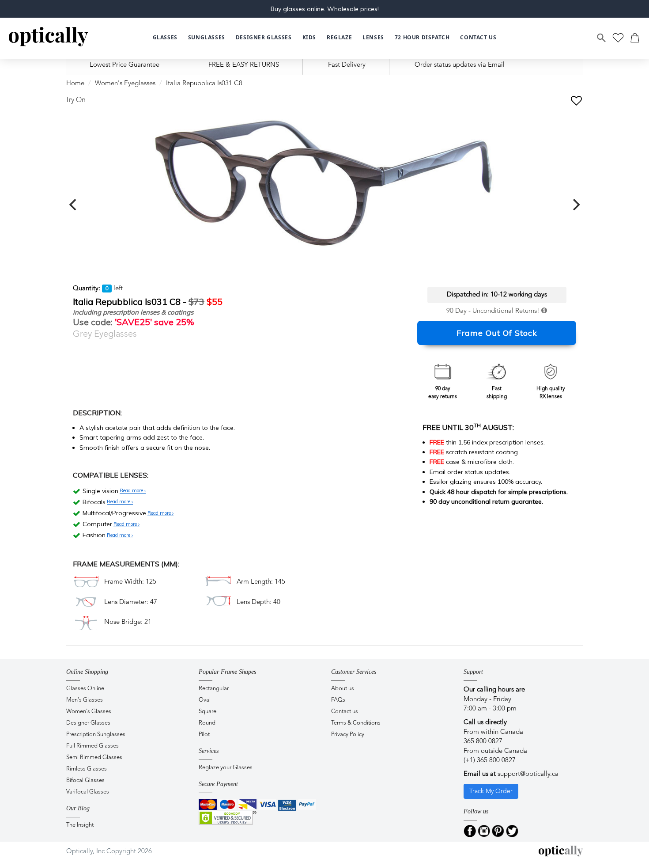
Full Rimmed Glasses (92, 746)
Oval (205, 700)
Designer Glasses (88, 723)
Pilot (204, 734)
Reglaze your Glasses (226, 768)
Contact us (344, 711)
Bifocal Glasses (85, 780)
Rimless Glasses (86, 769)
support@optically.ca (528, 774)
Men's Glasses (84, 700)
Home (75, 83)
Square (207, 711)
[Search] (601, 38)
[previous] (73, 204)
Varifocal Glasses (87, 792)
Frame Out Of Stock (497, 333)
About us (342, 688)
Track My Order (491, 791)
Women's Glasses (88, 711)
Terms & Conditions (356, 723)
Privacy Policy (347, 734)
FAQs (338, 700)
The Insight (80, 825)
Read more (132, 491)
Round (207, 723)
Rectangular (214, 688)
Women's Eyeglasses (125, 83)
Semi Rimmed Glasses (94, 757)
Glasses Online (85, 688)
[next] (575, 204)
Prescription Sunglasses (95, 734)
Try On (75, 100)
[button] (309, 37)
